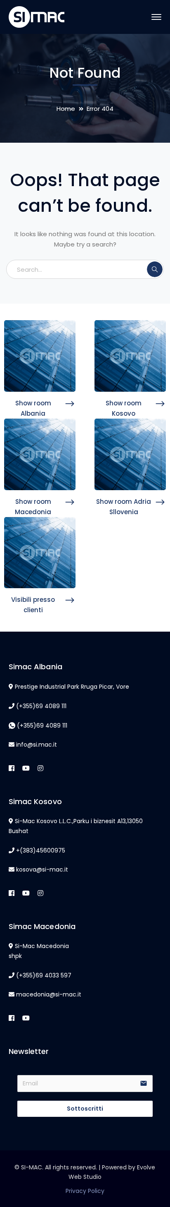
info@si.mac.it (36, 744)
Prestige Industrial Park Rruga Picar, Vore (72, 687)
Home (66, 108)
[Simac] (36, 16)
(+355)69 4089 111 (41, 706)
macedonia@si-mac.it (48, 994)
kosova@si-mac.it (42, 869)
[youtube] (26, 768)
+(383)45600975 (40, 850)
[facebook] (11, 768)
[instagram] (40, 768)
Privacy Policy (85, 1191)
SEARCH (155, 269)
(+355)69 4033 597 (43, 975)
